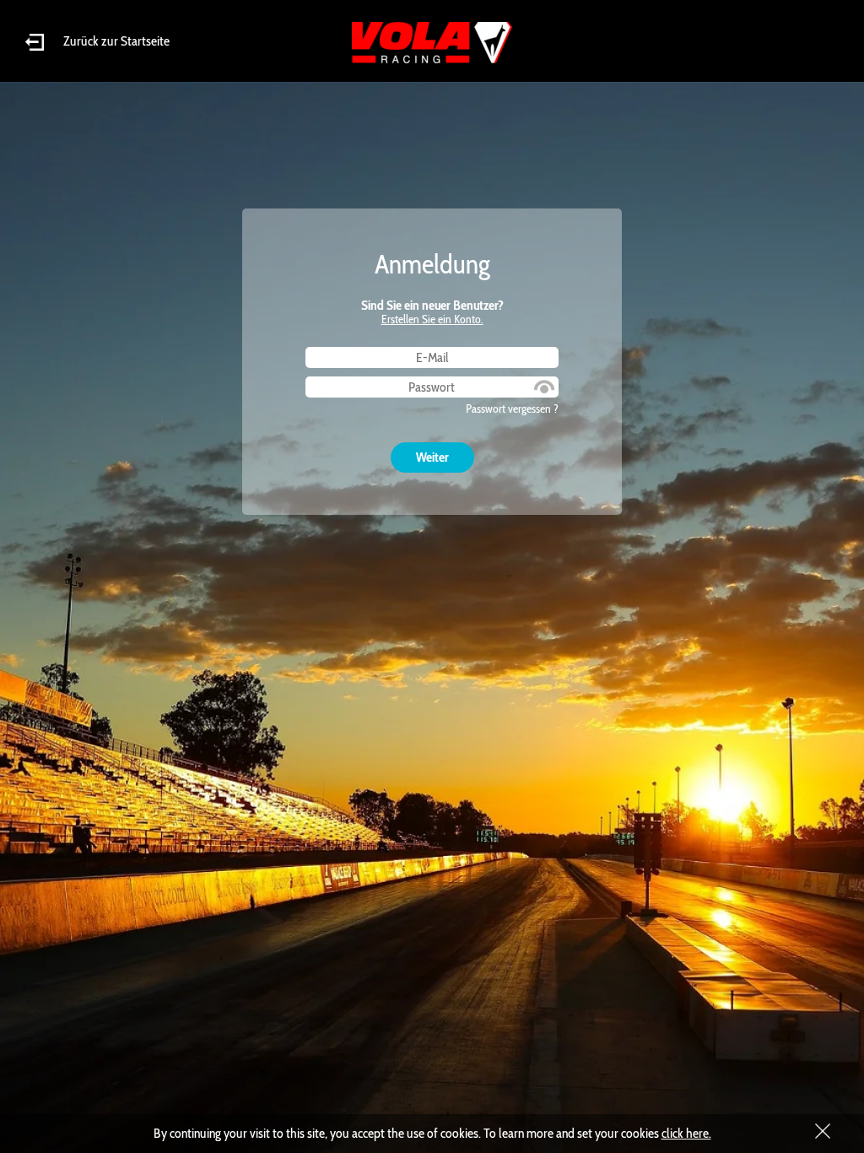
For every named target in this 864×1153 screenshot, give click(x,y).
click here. (686, 1133)
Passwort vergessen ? (512, 408)
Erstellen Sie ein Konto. (432, 319)
